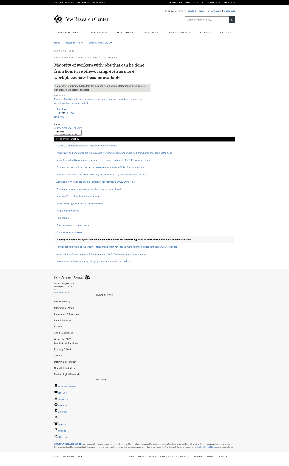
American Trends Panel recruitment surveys (78, 196)
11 (58, 113)
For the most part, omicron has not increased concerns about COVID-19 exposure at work (101, 167)
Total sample (62, 217)
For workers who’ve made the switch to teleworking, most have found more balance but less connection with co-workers (116, 246)
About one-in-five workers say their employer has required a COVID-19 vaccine (95, 181)
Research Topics (68, 32)
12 (61, 113)
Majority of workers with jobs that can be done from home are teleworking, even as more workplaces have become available (123, 239)
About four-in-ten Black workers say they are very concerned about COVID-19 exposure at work (103, 160)
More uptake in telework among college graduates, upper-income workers (93, 261)
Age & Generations (63, 332)
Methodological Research (67, 374)
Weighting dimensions (67, 210)
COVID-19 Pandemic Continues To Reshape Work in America (85, 57)
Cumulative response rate (69, 232)
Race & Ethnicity (62, 320)
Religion (58, 326)
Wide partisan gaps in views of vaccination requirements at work (88, 188)
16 (72, 113)
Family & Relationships (66, 342)
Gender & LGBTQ (62, 339)
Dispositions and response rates (72, 225)
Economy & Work (62, 349)
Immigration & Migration (66, 313)
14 (66, 113)
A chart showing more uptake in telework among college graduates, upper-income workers (101, 253)
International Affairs (64, 307)
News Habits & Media (65, 368)
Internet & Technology (65, 361)
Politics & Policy (62, 301)
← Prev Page (60, 109)
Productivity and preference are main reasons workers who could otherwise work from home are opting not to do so (114, 152)
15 (69, 113)
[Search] (232, 19)
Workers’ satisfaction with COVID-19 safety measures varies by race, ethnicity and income (101, 174)
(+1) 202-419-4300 (62, 292)
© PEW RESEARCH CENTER (68, 128)
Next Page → (60, 116)
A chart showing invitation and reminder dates (79, 203)
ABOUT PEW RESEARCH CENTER (68, 444)
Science (58, 355)
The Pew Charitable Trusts (207, 447)
